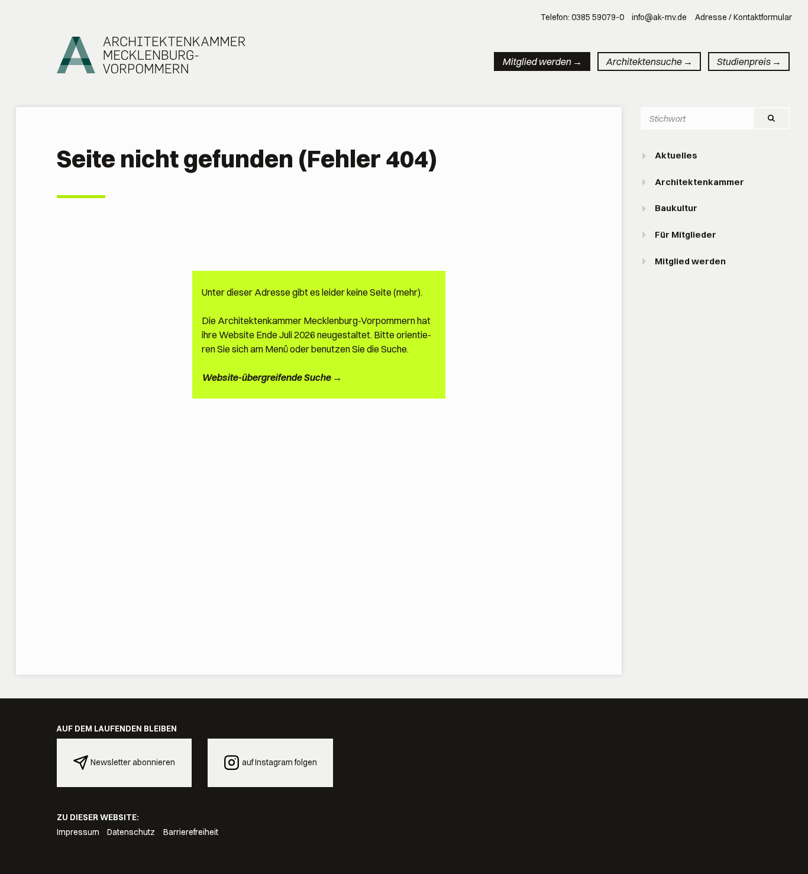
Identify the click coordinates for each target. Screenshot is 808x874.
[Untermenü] (645, 156)
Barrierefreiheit (190, 832)
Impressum (78, 832)
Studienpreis (743, 61)
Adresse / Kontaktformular (743, 17)
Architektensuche (643, 61)
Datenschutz (131, 832)
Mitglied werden (536, 61)
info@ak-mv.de (659, 17)
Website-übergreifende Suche (266, 377)
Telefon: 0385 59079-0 (582, 17)
